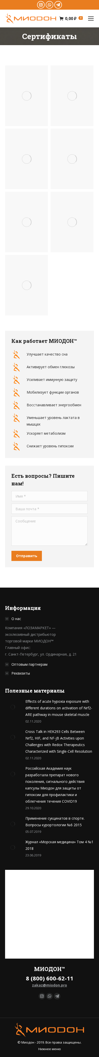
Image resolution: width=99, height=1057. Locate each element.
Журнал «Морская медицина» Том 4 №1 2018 (59, 845)
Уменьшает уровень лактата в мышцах (53, 421)
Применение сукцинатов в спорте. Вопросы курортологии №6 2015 (55, 821)
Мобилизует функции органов (53, 392)
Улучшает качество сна (47, 354)
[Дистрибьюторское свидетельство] (26, 285)
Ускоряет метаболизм (46, 433)
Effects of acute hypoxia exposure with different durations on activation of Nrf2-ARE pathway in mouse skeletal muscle (58, 708)
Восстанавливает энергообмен (54, 404)
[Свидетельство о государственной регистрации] (26, 95)
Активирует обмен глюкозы (51, 366)
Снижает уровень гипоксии (50, 446)
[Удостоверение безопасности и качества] (26, 159)
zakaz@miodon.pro (49, 985)
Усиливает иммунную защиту (52, 379)
